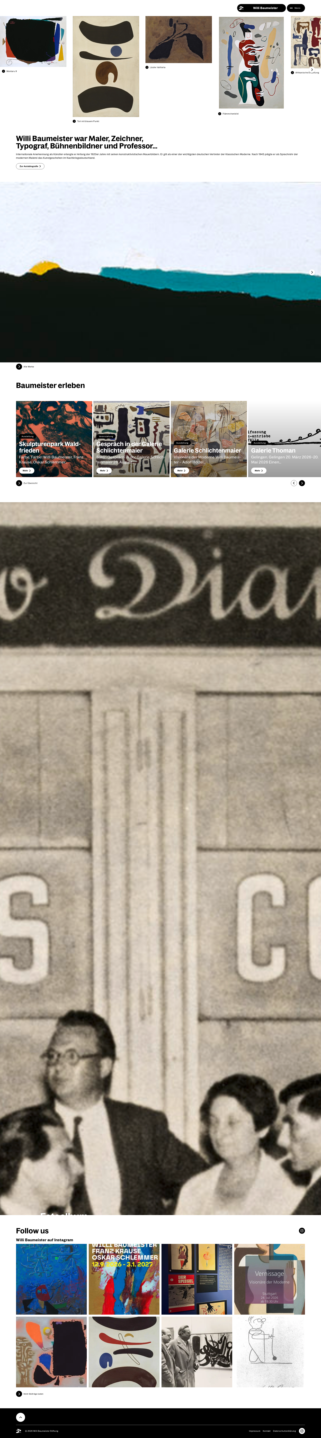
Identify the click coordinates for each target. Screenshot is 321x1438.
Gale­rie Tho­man (273, 450)
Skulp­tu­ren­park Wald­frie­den (50, 447)
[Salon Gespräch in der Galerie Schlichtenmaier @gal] (51, 1279)
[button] (312, 70)
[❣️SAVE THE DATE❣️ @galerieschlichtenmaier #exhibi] (269, 1279)
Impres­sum (254, 1431)
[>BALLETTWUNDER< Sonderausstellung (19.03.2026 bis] (197, 1279)
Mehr (25, 470)
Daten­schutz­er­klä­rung (284, 1431)
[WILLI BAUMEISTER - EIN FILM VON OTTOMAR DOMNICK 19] (197, 1352)
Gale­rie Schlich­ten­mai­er (207, 450)
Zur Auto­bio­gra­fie (29, 166)
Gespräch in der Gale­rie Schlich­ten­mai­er (129, 447)
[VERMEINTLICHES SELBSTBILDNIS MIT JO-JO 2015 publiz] (269, 1352)
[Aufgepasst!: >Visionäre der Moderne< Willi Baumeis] (51, 1352)
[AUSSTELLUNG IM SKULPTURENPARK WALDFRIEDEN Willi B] (124, 1279)
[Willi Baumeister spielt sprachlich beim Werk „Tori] (124, 1352)
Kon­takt (267, 1431)
